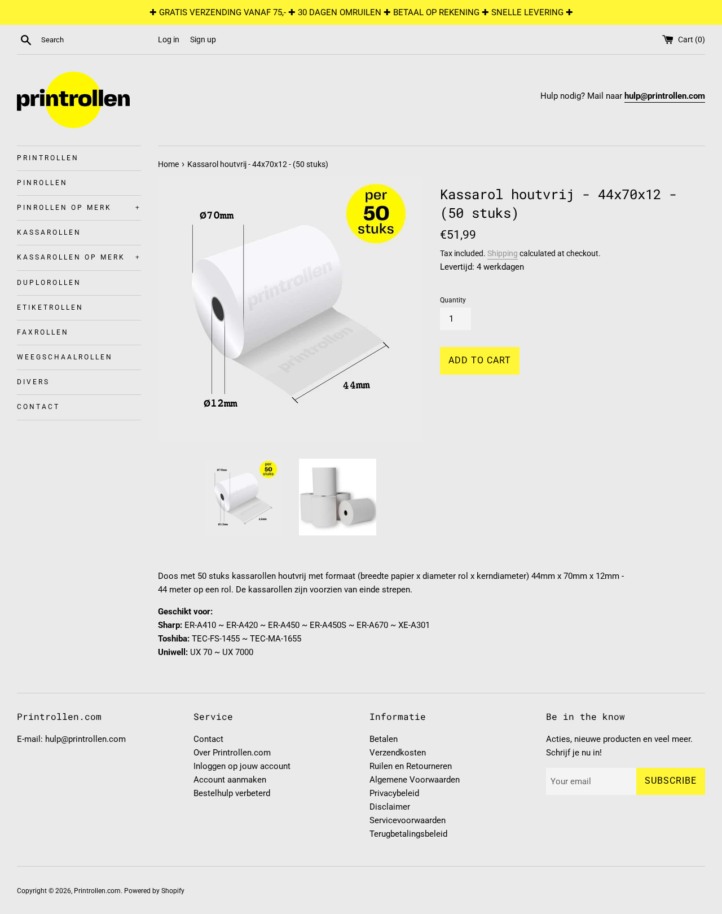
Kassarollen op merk (79, 257)
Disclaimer (389, 807)
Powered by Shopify (154, 891)
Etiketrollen (50, 307)
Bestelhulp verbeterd (231, 793)
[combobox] (97, 40)
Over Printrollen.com (232, 753)
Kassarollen (49, 232)
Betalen (383, 739)
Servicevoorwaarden (407, 820)
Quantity (453, 300)
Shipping (502, 253)
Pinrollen (42, 183)
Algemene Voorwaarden (414, 780)
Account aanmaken (229, 780)
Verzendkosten (397, 753)
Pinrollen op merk (79, 208)
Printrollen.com (97, 891)
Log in (168, 39)
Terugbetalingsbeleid (408, 834)
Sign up (203, 39)
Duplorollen (49, 283)
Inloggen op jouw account (241, 766)
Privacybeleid (394, 793)
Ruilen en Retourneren (410, 766)
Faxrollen (43, 332)
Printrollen (48, 158)
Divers (33, 382)
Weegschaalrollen (65, 357)
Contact (38, 407)
